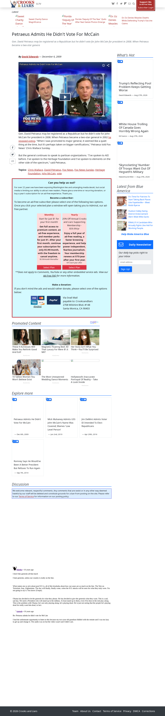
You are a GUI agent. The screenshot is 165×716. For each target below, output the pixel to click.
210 (14, 441)
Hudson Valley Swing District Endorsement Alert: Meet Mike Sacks (138, 214)
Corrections (148, 711)
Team (75, 711)
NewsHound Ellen (126, 177)
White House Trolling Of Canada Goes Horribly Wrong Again (133, 127)
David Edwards (30, 56)
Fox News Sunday (84, 169)
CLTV (38, 3)
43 (12, 161)
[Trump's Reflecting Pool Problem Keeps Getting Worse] (135, 70)
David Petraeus (52, 169)
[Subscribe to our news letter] (129, 4)
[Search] (133, 4)
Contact (96, 711)
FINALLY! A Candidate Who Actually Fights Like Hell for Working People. (140, 225)
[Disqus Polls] (61, 532)
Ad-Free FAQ (49, 275)
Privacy (127, 711)
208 (82, 399)
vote (59, 173)
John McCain (49, 173)
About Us (85, 711)
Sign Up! (125, 269)
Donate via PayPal (54, 300)
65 (119, 102)
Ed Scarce (123, 136)
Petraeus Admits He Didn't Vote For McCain (55, 34)
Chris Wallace (35, 169)
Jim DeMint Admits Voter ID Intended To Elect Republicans (94, 423)
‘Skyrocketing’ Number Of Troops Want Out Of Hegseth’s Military (134, 168)
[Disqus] (61, 596)
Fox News (67, 169)
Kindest (38, 306)
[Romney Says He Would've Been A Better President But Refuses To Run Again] (28, 448)
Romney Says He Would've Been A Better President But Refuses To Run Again (27, 465)
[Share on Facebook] (12, 147)
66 (119, 61)
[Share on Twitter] (12, 154)
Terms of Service (26, 496)
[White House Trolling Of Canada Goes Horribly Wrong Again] (135, 110)
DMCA (136, 711)
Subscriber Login (145, 8)
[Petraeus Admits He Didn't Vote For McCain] (28, 406)
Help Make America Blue (135, 234)
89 (48, 399)
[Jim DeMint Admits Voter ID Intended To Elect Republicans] (95, 406)
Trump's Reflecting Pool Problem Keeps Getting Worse (135, 86)
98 (119, 143)
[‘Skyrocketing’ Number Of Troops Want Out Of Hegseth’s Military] (135, 151)
